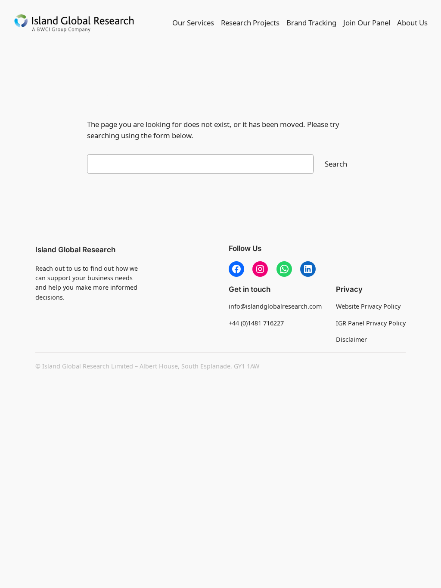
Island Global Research (75, 249)
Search (336, 164)
